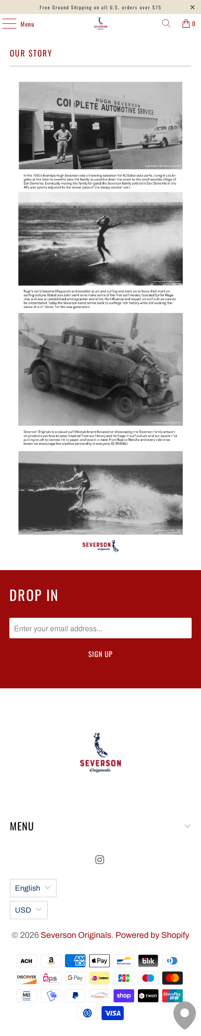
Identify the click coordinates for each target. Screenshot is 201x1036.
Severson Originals (76, 935)
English (27, 888)
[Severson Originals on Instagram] (100, 861)
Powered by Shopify (152, 935)
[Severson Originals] (100, 23)
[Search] (166, 23)
